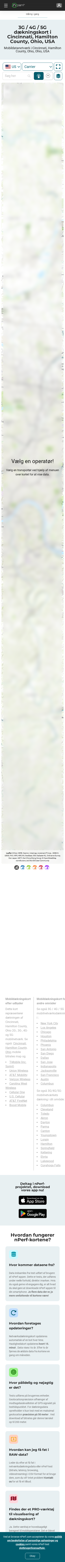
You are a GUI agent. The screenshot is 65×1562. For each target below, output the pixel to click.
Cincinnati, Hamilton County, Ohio (16, 1048)
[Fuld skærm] (58, 67)
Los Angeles (48, 1027)
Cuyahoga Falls (50, 1165)
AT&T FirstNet (18, 1101)
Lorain (45, 1139)
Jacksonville (49, 1070)
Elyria (44, 1156)
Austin (45, 1079)
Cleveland (47, 1109)
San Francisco (50, 1075)
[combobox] (12, 67)
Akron (44, 1118)
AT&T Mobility (18, 1075)
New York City (49, 1023)
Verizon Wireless (19, 1079)
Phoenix (46, 1045)
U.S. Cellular (17, 1096)
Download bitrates (47, 76)
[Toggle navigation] (5, 5)
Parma (45, 1126)
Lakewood (47, 1161)
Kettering (46, 1152)
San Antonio (48, 1049)
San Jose (47, 1062)
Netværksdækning (39, 76)
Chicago (46, 1032)
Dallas (45, 1057)
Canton (45, 1131)
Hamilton (46, 1144)
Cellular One (17, 1092)
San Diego (47, 1053)
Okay (32, 1555)
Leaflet (8, 853)
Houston (46, 1036)
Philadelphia (49, 1040)
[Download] (32, 1200)
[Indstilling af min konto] (59, 5)
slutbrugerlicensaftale (32, 1548)
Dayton (45, 1122)
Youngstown (49, 1135)
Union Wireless (18, 1070)
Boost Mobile (17, 1105)
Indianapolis (48, 1066)
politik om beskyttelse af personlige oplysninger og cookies (34, 1540)
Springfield (47, 1148)
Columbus (47, 1083)
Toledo (45, 1113)
